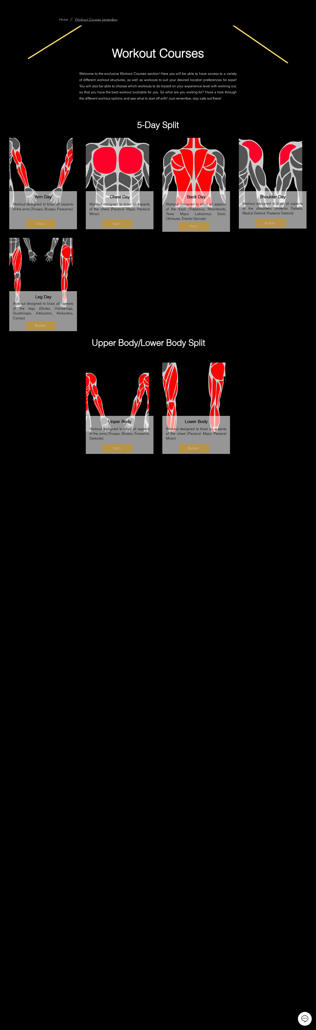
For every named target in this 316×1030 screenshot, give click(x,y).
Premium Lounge (219, 1024)
